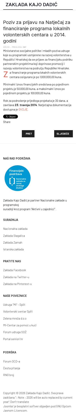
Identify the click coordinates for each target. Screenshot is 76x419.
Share (7, 122)
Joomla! (8, 406)
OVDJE (23, 109)
